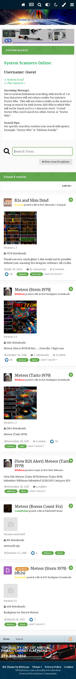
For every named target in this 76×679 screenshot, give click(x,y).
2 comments (41, 355)
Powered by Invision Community (38, 673)
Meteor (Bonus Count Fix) (39, 506)
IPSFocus (24, 667)
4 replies (41, 486)
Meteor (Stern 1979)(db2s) (40, 570)
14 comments (37, 269)
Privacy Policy (53, 667)
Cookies (68, 667)
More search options (56, 161)
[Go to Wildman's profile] (8, 291)
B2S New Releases (53, 470)
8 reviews (58, 269)
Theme (36, 667)
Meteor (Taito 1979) (33, 375)
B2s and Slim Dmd (31, 200)
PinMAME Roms (54, 511)
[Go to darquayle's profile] (8, 570)
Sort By (66, 186)
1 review (60, 355)
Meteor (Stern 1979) (33, 289)
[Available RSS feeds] (70, 638)
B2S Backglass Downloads (56, 294)
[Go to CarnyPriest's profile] (8, 508)
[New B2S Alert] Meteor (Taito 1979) (42, 463)
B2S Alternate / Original (52, 204)
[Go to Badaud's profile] (8, 202)
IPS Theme (9, 667)
